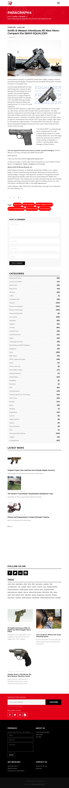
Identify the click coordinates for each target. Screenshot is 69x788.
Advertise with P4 (13, 766)
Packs (11, 363)
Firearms (15, 16)
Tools (10, 430)
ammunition (19, 584)
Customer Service (41, 766)
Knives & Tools (13, 331)
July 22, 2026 (19, 625)
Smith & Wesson (26, 597)
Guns (44, 586)
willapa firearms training (47, 597)
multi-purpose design (16, 208)
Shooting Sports (14, 391)
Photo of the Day (14, 366)
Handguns (22, 16)
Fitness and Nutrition (15, 313)
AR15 (33, 584)
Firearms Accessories (16, 306)
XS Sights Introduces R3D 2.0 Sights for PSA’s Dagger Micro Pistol (19, 629)
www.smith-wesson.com (35, 159)
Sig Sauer (18, 597)
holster (31, 589)
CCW (51, 584)
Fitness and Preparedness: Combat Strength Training (28, 517)
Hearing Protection (13, 589)
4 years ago (21, 27)
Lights (11, 338)
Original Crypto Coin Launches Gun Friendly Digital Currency (31, 470)
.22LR (9, 584)
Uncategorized (14, 440)
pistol (9, 595)
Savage (34, 595)
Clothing (12, 292)
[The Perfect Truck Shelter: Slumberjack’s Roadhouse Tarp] (14, 483)
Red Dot (17, 595)
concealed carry (12, 586)
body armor (39, 584)
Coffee (11, 296)
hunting (36, 589)
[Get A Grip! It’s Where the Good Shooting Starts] (48, 619)
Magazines (12, 349)
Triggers (11, 437)
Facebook (18, 164)
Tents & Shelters (14, 426)
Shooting (48, 595)
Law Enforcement (15, 334)
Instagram (31, 164)
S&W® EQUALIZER (32, 208)
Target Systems (14, 419)
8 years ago (15, 468)
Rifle (10, 387)
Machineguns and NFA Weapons (19, 345)
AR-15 (29, 584)
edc (19, 586)
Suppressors (13, 412)
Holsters (12, 324)
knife (41, 589)
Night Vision (13, 356)
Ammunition (13, 285)
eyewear (23, 586)
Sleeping (12, 409)
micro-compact (28, 204)
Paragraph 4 (12, 37)
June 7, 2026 (47, 631)
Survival (11, 416)
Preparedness (13, 377)
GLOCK (34, 586)
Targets (11, 423)
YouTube (42, 164)
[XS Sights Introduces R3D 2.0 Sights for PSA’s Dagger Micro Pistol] (20, 615)
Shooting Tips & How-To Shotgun (19, 394)
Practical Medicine (15, 373)
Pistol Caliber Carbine (16, 370)
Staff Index (39, 734)
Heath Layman (24, 589)
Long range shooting (16, 341)
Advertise (39, 768)
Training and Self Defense (17, 433)
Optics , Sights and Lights (17, 359)
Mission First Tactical (35, 592)
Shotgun (12, 402)
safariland (28, 595)
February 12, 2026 (20, 671)
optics (55, 592)
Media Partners (12, 768)
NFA (51, 592)
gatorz (29, 586)
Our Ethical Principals (42, 732)
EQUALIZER (17, 204)
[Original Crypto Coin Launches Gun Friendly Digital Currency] (14, 459)
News (11, 352)
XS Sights (58, 597)
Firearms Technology (15, 310)
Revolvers (12, 384)
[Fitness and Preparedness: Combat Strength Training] (14, 506)
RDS (13, 595)
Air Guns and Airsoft (15, 281)
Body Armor (13, 289)
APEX (25, 584)
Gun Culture (13, 317)
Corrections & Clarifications (16, 771)
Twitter (25, 164)
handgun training (52, 586)
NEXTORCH (45, 592)
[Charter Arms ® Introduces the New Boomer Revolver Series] (20, 658)
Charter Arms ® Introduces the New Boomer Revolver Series (19, 675)
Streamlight (35, 597)
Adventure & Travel (15, 278)
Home (9, 16)
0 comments (22, 37)
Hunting (12, 327)
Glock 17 (39, 586)
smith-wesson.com (40, 183)
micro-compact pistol (44, 204)
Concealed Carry (14, 299)
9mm (13, 584)
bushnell (46, 584)
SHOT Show (13, 398)
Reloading (12, 380)
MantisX (20, 592)
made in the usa (12, 592)
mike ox (25, 592)
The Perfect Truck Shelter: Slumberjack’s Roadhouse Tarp (30, 494)
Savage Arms (40, 595)
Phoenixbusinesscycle (38, 784)
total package (45, 208)
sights (11, 405)
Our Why (39, 737)
